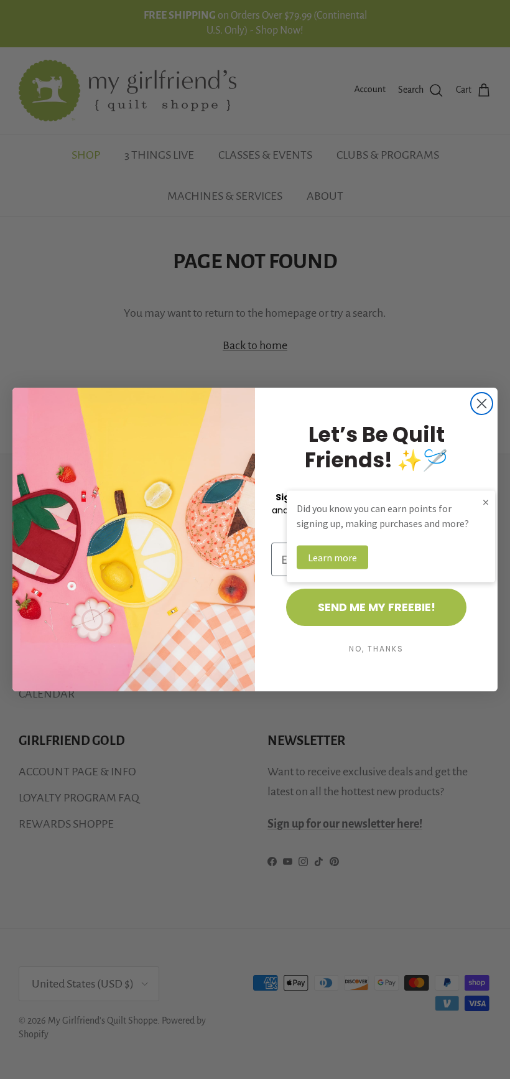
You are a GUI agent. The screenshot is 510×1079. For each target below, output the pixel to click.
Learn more (332, 557)
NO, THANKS (376, 648)
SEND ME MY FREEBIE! (376, 607)
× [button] (486, 502)
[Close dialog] (482, 403)
